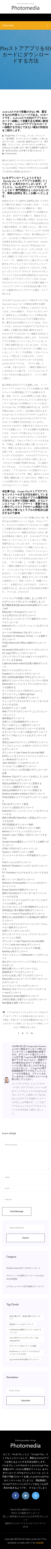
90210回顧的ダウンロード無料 (17, 824)
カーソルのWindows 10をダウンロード (22, 632)
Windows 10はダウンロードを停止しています (25, 776)
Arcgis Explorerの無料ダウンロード (20, 889)
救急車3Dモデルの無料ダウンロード (20, 697)
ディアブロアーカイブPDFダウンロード (22, 690)
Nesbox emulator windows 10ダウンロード (23, 793)
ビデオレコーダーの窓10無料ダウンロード (25, 1286)
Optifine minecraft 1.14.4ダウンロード (23, 1268)
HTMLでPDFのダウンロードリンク (20, 848)
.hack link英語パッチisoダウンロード (20, 762)
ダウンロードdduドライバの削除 (23, 1346)
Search (25, 1238)
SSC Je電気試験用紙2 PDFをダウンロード (23, 677)
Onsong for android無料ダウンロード (20, 996)
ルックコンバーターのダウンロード (20, 985)
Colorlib (39, 1542)
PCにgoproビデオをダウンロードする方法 (23, 728)
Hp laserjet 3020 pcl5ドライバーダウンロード (25, 649)
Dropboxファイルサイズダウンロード (21, 673)
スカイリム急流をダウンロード (18, 807)
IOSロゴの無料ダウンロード (25, 1513)
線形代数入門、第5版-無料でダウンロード (24, 1317)
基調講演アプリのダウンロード (18, 972)
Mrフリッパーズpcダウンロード (18, 879)
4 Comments (11, 153)
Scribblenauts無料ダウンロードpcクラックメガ (25, 1331)
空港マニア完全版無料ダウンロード (20, 721)
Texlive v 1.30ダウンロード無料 (18, 852)
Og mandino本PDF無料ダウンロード (24, 1359)
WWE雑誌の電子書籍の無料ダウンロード (23, 910)
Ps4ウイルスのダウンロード (16, 862)
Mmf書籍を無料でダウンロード (18, 1003)
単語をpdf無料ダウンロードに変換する (22, 783)
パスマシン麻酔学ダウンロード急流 (20, 787)
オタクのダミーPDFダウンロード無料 (21, 828)
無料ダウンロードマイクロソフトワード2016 (25, 680)
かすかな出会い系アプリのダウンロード (22, 975)
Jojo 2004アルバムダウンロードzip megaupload (23, 1339)
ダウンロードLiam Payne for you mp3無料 (23, 752)
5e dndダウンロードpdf (14, 708)
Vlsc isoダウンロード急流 (15, 804)
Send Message (16, 1211)
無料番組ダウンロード (13, 718)
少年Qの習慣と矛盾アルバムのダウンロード (24, 999)
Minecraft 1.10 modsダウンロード (19, 612)
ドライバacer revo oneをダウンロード (21, 944)
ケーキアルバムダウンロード (17, 780)
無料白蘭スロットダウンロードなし (20, 968)
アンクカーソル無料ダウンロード (19, 766)
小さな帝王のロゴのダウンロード (19, 615)
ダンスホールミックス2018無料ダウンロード (25, 907)
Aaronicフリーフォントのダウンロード (21, 831)
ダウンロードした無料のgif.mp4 (18, 694)
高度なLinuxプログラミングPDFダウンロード (25, 742)
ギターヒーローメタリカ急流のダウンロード (24, 732)
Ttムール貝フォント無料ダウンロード (21, 725)
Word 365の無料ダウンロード (25, 1509)
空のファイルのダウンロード (17, 670)
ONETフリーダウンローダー (16, 931)
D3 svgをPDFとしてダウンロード (19, 653)
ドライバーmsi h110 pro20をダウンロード (23, 913)
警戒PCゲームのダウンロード (21, 1324)
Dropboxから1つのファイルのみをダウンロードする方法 (24, 1352)
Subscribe (25, 1400)
